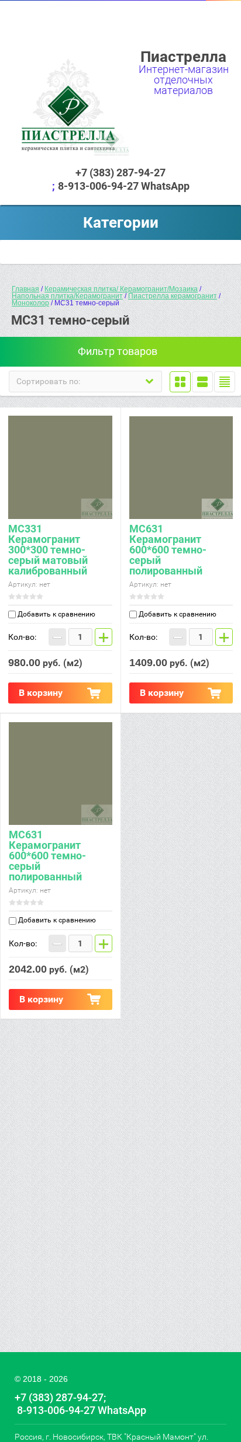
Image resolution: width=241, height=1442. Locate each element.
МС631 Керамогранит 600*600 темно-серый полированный (167, 550)
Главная (25, 289)
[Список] (202, 381)
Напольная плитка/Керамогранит (67, 296)
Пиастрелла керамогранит (172, 296)
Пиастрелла (183, 56)
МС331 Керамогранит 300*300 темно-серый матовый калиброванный (48, 550)
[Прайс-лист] (224, 381)
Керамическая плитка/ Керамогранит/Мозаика (121, 289)
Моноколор (30, 303)
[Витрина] (180, 381)
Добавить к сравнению (55, 614)
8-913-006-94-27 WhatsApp (124, 186)
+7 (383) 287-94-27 (120, 172)
